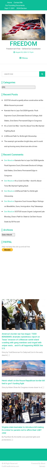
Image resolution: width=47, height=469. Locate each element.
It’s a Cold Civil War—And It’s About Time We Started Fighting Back (24, 128)
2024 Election (22, 8)
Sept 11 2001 (10, 8)
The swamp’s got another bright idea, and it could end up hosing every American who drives (23, 143)
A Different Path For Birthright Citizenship (20, 136)
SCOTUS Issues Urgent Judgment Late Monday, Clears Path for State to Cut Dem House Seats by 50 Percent (24, 217)
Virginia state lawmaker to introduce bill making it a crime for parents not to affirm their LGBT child (23, 430)
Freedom (23, 43)
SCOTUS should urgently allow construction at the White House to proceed (23, 102)
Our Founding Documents (15, 5)
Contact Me (18, 3)
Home (9, 3)
